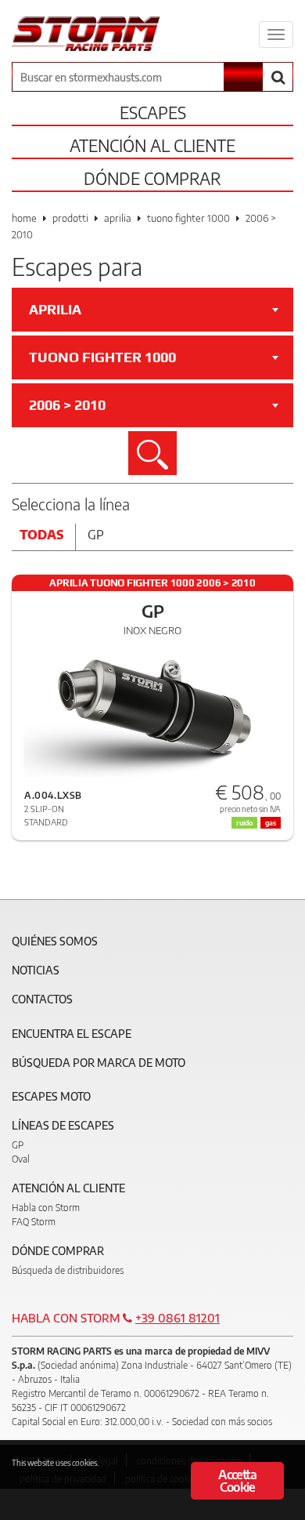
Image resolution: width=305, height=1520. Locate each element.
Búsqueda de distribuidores (68, 1270)
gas (270, 822)
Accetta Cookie (237, 1481)
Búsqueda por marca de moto (98, 1062)
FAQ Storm (34, 1222)
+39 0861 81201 (177, 1318)
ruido (244, 822)
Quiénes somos (55, 941)
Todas (41, 534)
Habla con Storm (46, 1207)
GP (17, 1145)
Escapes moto (51, 1096)
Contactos (42, 999)
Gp (96, 534)
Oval (21, 1159)
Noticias (35, 970)
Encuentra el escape (71, 1033)
